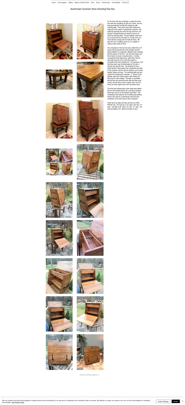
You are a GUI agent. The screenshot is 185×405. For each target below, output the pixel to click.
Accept (175, 401)
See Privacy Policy (18, 402)
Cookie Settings (163, 401)
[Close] (182, 401)
